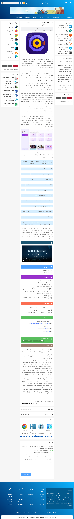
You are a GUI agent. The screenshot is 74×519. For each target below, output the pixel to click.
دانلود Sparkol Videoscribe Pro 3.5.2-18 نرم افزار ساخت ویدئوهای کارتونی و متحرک (10, 99)
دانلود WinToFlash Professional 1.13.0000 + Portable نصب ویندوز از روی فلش (11, 82)
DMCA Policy (19, 17)
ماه (64, 98)
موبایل (47, 17)
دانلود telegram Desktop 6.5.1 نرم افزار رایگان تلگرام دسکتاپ (65, 26)
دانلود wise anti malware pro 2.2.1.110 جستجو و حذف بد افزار (10, 91)
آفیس (32, 492)
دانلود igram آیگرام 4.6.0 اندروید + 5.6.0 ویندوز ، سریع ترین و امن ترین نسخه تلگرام (64, 39)
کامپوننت (10, 494)
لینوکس (21, 494)
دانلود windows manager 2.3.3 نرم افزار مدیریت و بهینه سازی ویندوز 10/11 (64, 71)
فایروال (10, 502)
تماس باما (47, 3)
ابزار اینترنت (41, 504)
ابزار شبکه (42, 502)
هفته (70, 98)
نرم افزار (41, 17)
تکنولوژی (10, 504)
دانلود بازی (48, 513)
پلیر (22, 497)
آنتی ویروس (9, 499)
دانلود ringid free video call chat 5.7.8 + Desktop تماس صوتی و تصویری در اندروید (64, 43)
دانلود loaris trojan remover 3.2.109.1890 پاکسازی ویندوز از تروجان (10, 104)
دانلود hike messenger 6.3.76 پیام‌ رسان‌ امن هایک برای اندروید (64, 48)
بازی (43, 3)
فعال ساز (31, 504)
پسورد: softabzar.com (31, 312)
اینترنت (42, 499)
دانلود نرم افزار (41, 513)
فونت (39, 3)
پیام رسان (20, 499)
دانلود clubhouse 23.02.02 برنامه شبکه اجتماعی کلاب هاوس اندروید (65, 52)
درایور (10, 492)
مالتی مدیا (40, 401)
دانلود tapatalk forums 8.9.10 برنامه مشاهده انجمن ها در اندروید (64, 35)
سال (58, 98)
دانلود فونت (27, 17)
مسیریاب (20, 504)
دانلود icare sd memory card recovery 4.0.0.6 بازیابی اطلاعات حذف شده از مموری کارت (10, 86)
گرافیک (10, 497)
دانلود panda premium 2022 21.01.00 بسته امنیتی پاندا (8, 95)
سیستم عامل (56, 17)
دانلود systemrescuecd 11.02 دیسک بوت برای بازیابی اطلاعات (10, 78)
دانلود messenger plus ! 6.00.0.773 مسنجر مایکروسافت (65, 30)
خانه (52, 3)
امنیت (34, 17)
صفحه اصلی (69, 17)
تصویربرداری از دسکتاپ (47, 401)
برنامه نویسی (30, 494)
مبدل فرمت (41, 497)
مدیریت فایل (20, 502)
